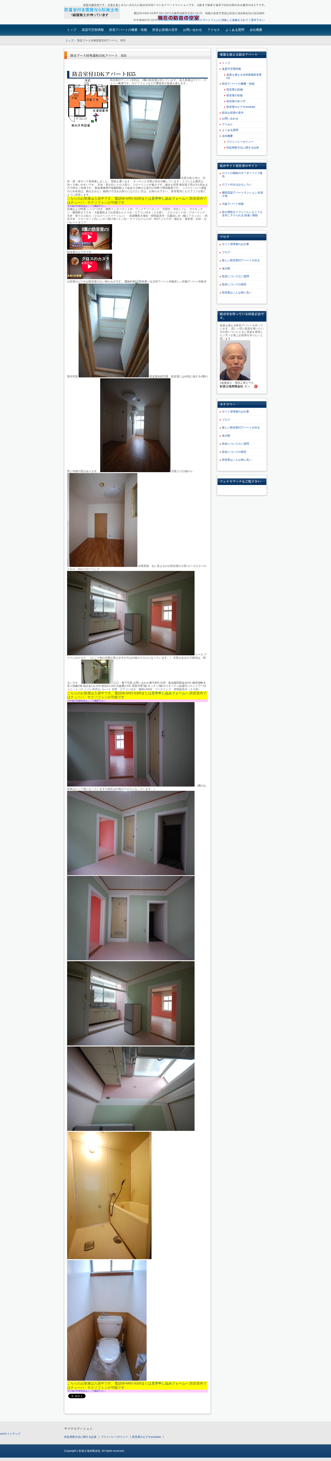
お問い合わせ (192, 30)
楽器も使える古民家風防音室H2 (244, 76)
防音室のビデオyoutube (241, 106)
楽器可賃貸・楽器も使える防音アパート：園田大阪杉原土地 (95, 12)
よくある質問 (234, 30)
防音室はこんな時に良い (237, 292)
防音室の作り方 (236, 101)
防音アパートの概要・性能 (128, 30)
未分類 (226, 268)
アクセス (213, 30)
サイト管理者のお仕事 (235, 244)
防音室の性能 (235, 95)
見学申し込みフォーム (168, 198)
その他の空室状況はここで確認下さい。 (87, 206)
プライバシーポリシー (240, 141)
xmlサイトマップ (10, 1433)
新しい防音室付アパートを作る (241, 260)
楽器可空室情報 (93, 30)
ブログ (226, 252)
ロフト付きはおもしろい (237, 184)
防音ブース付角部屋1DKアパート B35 (98, 55)
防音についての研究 (234, 284)
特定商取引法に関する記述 (243, 147)
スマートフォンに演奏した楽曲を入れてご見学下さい (232, 20)
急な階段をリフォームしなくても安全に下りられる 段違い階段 (242, 213)
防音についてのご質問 (235, 276)
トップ (71, 30)
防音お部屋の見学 (165, 30)
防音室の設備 (235, 89)
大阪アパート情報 (233, 203)
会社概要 (256, 30)
